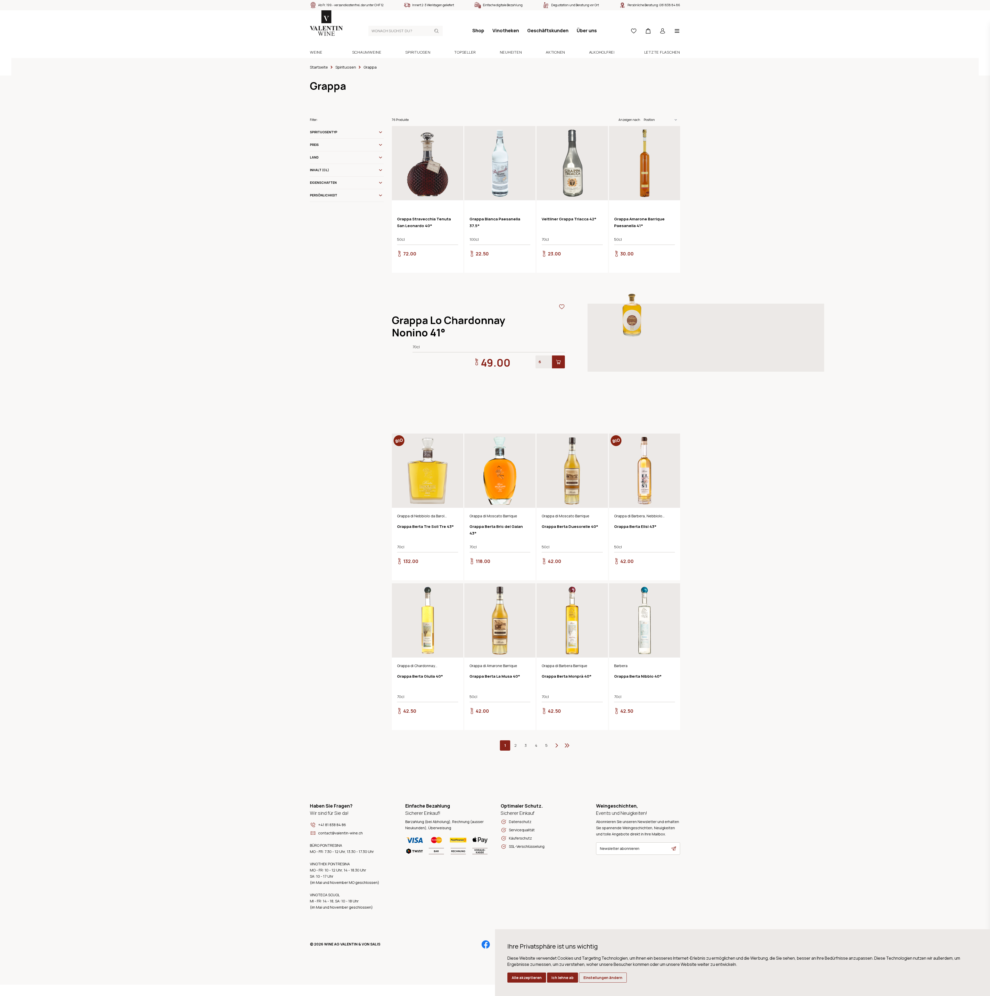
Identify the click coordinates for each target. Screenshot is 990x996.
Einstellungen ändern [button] (602, 977)
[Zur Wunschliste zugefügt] (455, 134)
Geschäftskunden (547, 30)
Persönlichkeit (323, 195)
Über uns (587, 30)
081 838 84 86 (669, 5)
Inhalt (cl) (319, 170)
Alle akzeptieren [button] (527, 977)
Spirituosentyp (323, 132)
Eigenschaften (323, 182)
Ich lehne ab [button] (562, 977)
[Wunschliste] (633, 31)
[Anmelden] (662, 31)
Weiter (556, 745)
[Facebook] (485, 944)
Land (314, 157)
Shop (478, 30)
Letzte (567, 745)
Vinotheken (505, 30)
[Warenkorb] (648, 31)
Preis (314, 145)
